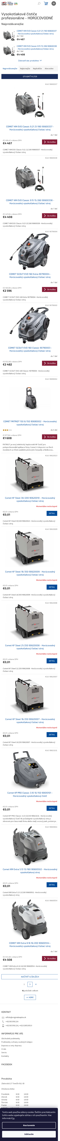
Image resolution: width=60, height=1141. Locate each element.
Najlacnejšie (25, 68)
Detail (52, 513)
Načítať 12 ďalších (30, 977)
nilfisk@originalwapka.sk (16, 1017)
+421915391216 (12, 1021)
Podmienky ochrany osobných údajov (17, 1042)
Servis (4, 1052)
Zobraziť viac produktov (28, 60)
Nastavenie (29, 1125)
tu (13, 1118)
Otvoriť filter (30, 76)
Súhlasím (29, 1134)
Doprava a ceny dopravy (11, 1045)
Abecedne (49, 68)
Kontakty (5, 1056)
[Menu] (54, 3)
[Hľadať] (39, 3)
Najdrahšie (37, 68)
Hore (31, 997)
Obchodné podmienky (10, 1038)
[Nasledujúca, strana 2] (30, 984)
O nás (3, 1049)
